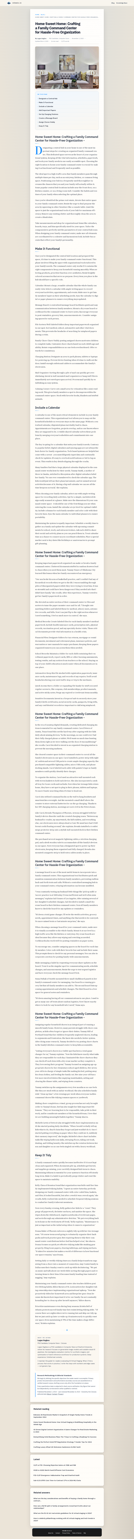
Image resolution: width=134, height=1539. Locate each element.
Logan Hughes (41, 38)
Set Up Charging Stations (48, 114)
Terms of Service (76, 1533)
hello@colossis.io (67, 1530)
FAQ (85, 1533)
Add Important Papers (47, 110)
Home (37, 14)
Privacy (60, 1394)
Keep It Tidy (43, 126)
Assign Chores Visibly (47, 122)
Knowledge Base (121, 3)
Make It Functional (46, 102)
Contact (54, 1394)
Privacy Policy (66, 1533)
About (49, 1394)
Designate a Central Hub (48, 98)
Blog (112, 3)
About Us (50, 1533)
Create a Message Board (48, 118)
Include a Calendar (46, 106)
